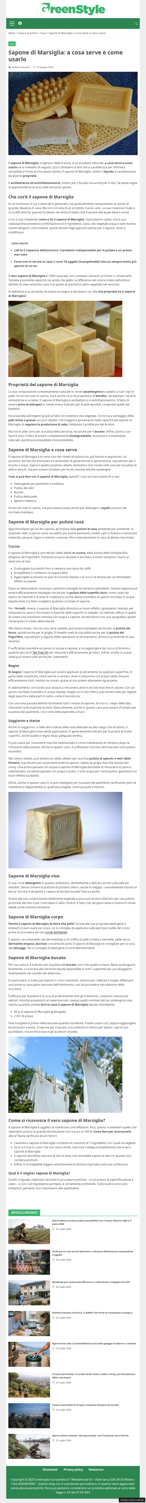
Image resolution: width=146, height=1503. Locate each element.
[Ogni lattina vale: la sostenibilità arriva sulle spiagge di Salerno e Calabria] (29, 1354)
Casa (11, 43)
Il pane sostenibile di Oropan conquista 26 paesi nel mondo (85, 1404)
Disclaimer (50, 1469)
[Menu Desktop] (11, 23)
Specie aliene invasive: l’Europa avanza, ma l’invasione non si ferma (90, 1435)
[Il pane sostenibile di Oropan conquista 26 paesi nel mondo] (29, 1415)
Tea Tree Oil (40, 652)
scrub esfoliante (56, 932)
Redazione (96, 1469)
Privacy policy (73, 1469)
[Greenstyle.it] (73, 9)
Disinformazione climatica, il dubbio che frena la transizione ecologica (92, 1312)
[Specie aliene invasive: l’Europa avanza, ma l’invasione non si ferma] (29, 1446)
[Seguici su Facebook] (20, 23)
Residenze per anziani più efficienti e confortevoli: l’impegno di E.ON (91, 1282)
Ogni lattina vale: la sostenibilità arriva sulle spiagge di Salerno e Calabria (94, 1343)
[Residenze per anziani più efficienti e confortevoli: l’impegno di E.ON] (29, 1292)
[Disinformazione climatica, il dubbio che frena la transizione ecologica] (29, 1323)
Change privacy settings (132, 1499)
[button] (136, 23)
